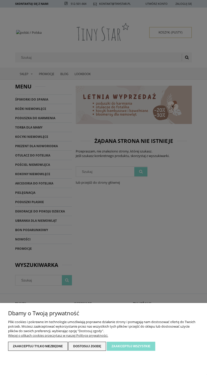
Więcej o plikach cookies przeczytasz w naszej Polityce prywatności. (58, 335)
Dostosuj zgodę (87, 346)
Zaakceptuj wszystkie (131, 346)
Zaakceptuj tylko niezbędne (38, 346)
